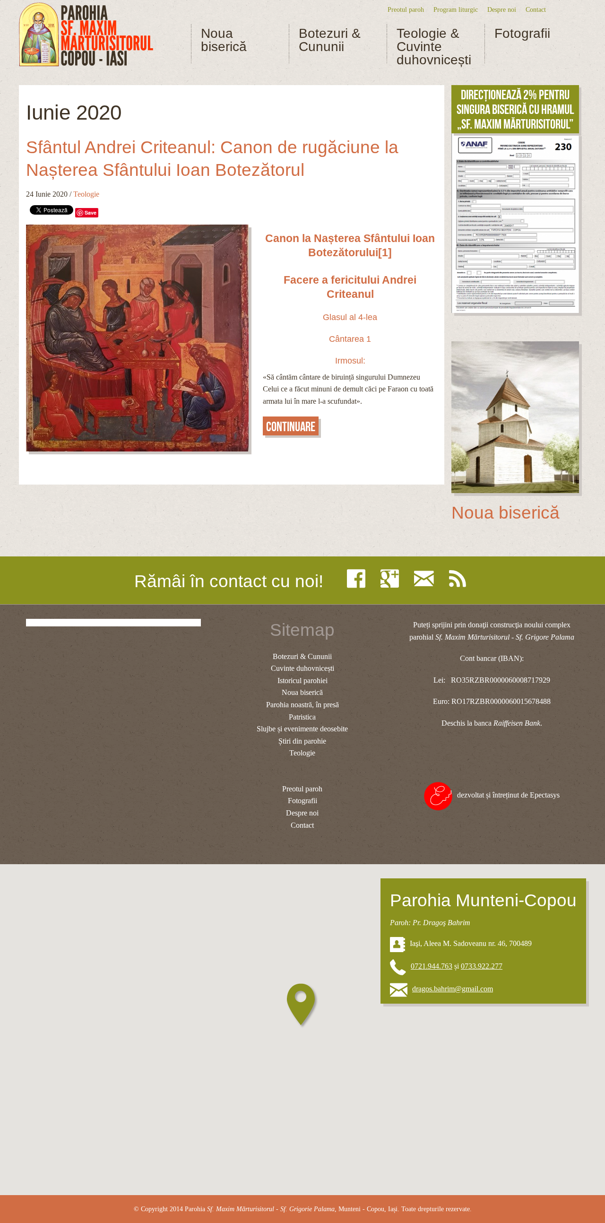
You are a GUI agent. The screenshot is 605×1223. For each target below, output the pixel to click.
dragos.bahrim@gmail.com (452, 989)
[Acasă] (86, 35)
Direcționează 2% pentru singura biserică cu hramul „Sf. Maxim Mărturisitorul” (515, 109)
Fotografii (522, 33)
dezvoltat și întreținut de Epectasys (508, 795)
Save (90, 212)
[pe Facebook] (358, 579)
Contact (536, 9)
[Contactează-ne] (426, 579)
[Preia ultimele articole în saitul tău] (460, 579)
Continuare (290, 426)
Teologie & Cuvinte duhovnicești (434, 47)
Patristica (302, 717)
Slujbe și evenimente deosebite (302, 729)
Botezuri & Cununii (330, 40)
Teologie (86, 194)
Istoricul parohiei (302, 681)
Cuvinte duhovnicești (302, 668)
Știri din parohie (302, 741)
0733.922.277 (481, 966)
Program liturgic (455, 9)
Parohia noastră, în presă (302, 705)
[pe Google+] (392, 579)
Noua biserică (224, 40)
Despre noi (501, 9)
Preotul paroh (406, 9)
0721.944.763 (431, 966)
